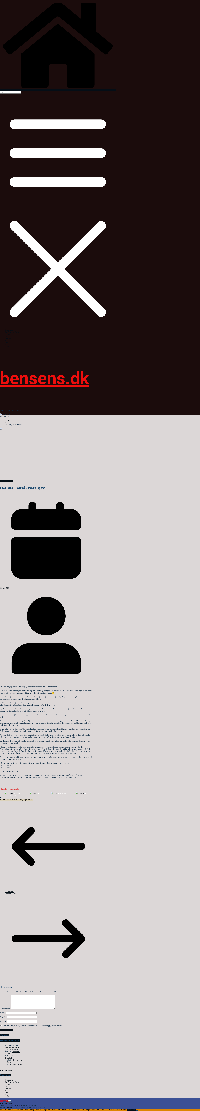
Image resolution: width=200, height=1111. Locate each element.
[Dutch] (4, 1101)
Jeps (129, 1110)
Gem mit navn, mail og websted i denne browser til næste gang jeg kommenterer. (32, 1026)
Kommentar (5, 1009)
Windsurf (8, 338)
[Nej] (137, 1110)
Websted (3, 1021)
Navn (2, 1013)
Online (6, 1070)
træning (7, 334)
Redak (2, 683)
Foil (6, 336)
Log (6, 342)
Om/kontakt (9, 330)
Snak (6, 340)
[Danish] (1, 1101)
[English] (7, 1101)
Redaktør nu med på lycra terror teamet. (12, 1049)
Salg (6, 344)
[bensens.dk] (58, 90)
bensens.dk (44, 378)
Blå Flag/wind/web (12, 332)
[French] (10, 1101)
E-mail (3, 1017)
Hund (7, 347)
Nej (134, 1110)
